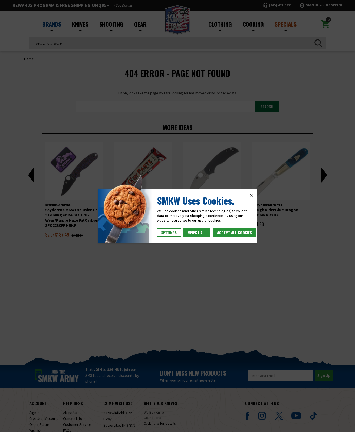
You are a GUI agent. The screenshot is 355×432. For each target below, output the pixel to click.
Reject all (197, 232)
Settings (169, 232)
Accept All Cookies (234, 232)
